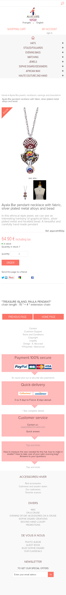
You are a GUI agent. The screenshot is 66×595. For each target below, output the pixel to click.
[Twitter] (3, 278)
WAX (33, 510)
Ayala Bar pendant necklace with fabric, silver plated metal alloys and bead (32, 206)
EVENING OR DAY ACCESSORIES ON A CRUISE (33, 516)
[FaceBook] (32, 278)
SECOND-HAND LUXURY (33, 522)
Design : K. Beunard (33, 344)
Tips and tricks (33, 445)
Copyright (33, 338)
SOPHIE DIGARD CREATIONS (33, 519)
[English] (40, 23)
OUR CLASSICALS (33, 551)
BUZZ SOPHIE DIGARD (33, 548)
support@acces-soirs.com (33, 427)
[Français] (27, 23)
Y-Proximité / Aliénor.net (33, 347)
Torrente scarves (33, 493)
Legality (33, 341)
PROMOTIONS (33, 525)
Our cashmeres (33, 489)
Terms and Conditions (33, 335)
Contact (33, 328)
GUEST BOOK (33, 545)
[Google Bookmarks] (19, 278)
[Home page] (33, 14)
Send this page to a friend (14, 272)
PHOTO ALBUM (33, 542)
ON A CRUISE (33, 513)
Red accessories (33, 483)
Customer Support (33, 332)
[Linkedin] (6, 278)
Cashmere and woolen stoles (33, 486)
